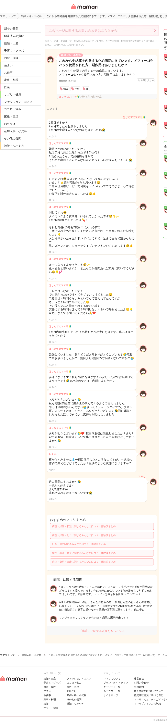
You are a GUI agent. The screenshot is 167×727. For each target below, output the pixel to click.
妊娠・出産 (11, 43)
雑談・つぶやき (14, 145)
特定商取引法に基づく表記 (148, 695)
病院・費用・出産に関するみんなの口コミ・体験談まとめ (84, 561)
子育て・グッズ (14, 50)
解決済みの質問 (14, 36)
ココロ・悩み (12, 109)
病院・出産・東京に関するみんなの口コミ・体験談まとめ (84, 553)
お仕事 (8, 72)
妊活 (7, 87)
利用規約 (139, 687)
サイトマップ (110, 695)
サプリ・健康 (12, 94)
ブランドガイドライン (115, 682)
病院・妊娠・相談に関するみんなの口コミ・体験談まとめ (84, 526)
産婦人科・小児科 (15, 131)
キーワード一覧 (112, 687)
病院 (65, 89)
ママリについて (112, 678)
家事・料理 (11, 80)
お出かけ (9, 123)
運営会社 (139, 678)
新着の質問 (11, 28)
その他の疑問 (12, 138)
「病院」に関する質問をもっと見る (102, 630)
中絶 (77, 89)
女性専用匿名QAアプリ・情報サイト (84, 9)
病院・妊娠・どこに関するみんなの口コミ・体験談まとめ (84, 535)
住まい (8, 65)
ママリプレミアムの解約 (147, 703)
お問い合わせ (141, 682)
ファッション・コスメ (18, 101)
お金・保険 (11, 58)
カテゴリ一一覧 (112, 691)
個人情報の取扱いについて (148, 691)
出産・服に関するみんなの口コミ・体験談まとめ (79, 544)
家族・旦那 (11, 116)
